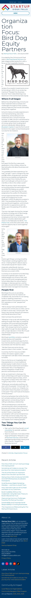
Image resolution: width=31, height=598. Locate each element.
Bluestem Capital (8, 127)
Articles (10, 453)
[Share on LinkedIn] (25, 447)
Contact (20, 2)
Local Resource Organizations (12, 589)
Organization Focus (20, 453)
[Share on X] (15, 447)
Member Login (12, 2)
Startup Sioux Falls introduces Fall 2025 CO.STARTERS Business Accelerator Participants (15, 479)
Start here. (13, 536)
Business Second (12, 437)
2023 (22, 594)
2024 (18, 594)
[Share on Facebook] (6, 447)
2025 (14, 594)
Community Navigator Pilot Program (14, 591)
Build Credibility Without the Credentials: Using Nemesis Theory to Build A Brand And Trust (15, 494)
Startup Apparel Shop (9, 545)
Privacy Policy (6, 558)
